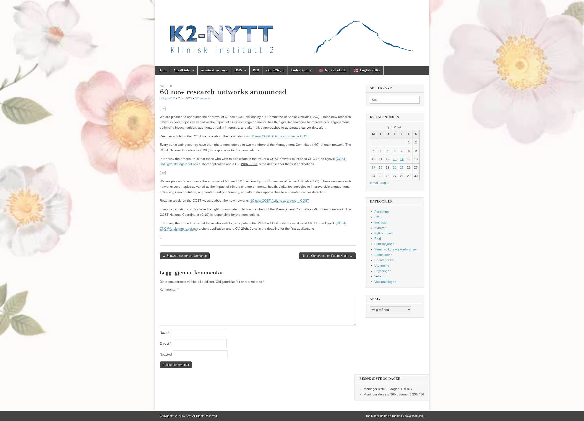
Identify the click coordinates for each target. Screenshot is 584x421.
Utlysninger (382, 271)
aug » (385, 183)
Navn (164, 332)
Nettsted (166, 354)
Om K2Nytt (275, 70)
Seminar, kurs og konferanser (395, 249)
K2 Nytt (186, 416)
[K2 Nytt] (292, 29)
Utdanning (381, 265)
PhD (256, 70)
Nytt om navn (384, 233)
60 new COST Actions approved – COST (279, 136)
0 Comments (202, 98)
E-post (165, 343)
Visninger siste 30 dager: (382, 389)
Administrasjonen (214, 70)
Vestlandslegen (385, 281)
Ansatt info (181, 70)
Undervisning (301, 70)
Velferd (379, 276)
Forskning (381, 211)
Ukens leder (383, 255)
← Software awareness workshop (185, 255)
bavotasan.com (414, 416)
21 (402, 167)
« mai (374, 183)
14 (402, 159)
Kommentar (169, 289)
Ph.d (377, 238)
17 (373, 167)
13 (394, 159)
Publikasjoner (384, 244)
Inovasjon (381, 222)
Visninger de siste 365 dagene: (386, 394)
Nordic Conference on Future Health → (327, 255)
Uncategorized (384, 260)
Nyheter (166, 85)
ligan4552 (169, 98)
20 (394, 167)
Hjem (162, 70)
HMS (238, 70)
